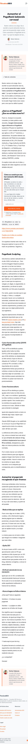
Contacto (17, 715)
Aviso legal (3, 726)
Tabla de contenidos (10, 77)
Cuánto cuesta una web (6, 717)
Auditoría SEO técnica (5, 710)
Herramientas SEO (19, 710)
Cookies (2, 731)
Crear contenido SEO (5, 715)
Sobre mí (17, 713)
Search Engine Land (14, 320)
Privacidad (2, 729)
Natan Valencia (15, 39)
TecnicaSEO (4, 696)
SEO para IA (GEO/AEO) (6, 713)
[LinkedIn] (27, 740)
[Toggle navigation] (26, 3)
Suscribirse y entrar (14, 208)
